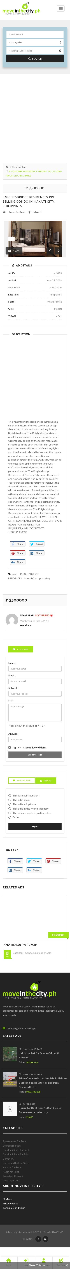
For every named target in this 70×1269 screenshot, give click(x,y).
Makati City (30, 578)
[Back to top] (58, 1246)
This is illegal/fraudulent (26, 795)
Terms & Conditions (14, 1207)
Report (35, 826)
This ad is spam (21, 799)
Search (37, 58)
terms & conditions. (35, 747)
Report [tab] (48, 780)
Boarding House (12, 1145)
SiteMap (7, 1199)
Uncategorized (11, 1180)
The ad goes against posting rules (32, 812)
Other (16, 817)
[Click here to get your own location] (60, 50)
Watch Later (24, 780)
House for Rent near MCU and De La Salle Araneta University (40, 1110)
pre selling (44, 578)
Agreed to (29, 747)
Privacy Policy (10, 1203)
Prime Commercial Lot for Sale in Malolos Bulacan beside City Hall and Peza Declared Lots (43, 1083)
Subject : (13, 687)
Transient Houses (13, 1176)
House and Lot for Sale (15, 1163)
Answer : (13, 733)
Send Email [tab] (23, 649)
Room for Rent (19, 167)
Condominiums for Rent (16, 1149)
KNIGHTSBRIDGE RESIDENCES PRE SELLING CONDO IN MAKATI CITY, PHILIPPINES (29, 202)
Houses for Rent (12, 1167)
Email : (11, 675)
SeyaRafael (27, 616)
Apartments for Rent (14, 1141)
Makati (37, 212)
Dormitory (8, 1158)
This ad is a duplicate (24, 804)
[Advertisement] (35, 116)
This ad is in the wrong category (30, 808)
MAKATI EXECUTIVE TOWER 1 (20, 945)
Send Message (35, 754)
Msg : (11, 700)
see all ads (25, 625)
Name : (12, 662)
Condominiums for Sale (38, 952)
